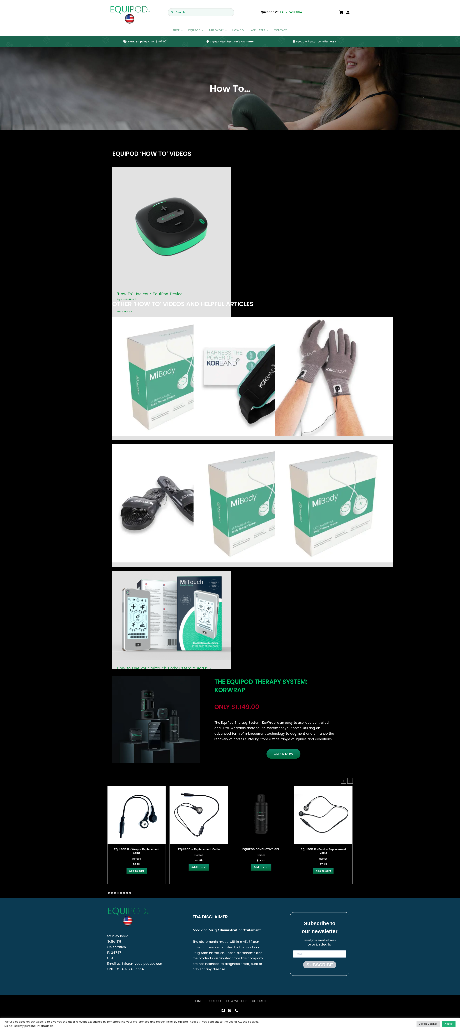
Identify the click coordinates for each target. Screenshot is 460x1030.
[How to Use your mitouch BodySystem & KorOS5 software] (171, 615)
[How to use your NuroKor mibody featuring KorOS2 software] (334, 503)
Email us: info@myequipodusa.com (135, 964)
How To (171, 380)
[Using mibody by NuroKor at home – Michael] (171, 376)
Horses (136, 855)
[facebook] (223, 1010)
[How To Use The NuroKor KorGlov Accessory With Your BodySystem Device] (334, 376)
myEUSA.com (250, 942)
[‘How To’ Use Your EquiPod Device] (171, 226)
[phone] (236, 1010)
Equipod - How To (171, 230)
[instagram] (229, 1010)
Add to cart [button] (136, 867)
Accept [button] (449, 1024)
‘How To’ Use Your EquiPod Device (150, 294)
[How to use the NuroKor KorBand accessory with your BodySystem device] (253, 376)
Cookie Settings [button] (428, 1024)
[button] (350, 781)
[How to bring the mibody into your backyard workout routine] (253, 503)
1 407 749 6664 (291, 12)
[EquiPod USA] (130, 7)
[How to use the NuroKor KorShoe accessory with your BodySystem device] (171, 503)
